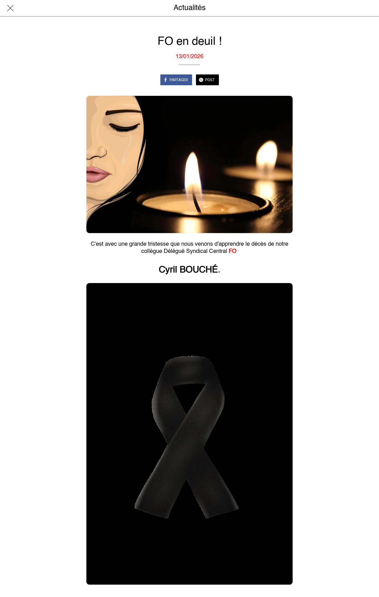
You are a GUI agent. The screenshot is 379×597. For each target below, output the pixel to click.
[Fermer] (10, 8)
